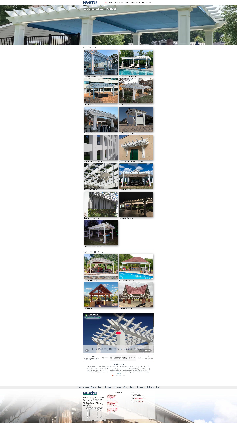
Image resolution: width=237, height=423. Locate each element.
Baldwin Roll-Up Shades (91, 218)
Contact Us (109, 414)
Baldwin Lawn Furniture (112, 410)
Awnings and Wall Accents (112, 402)
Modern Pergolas (89, 104)
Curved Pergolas (124, 104)
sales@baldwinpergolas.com (139, 398)
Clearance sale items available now (95, 246)
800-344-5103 (149, 2)
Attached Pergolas (111, 396)
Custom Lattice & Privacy (112, 400)
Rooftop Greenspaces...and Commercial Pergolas (112, 407)
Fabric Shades (117, 2)
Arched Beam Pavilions (126, 280)
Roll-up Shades (110, 404)
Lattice (122, 2)
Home (106, 2)
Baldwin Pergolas (137, 400)
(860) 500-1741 (141, 401)
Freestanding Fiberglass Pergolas (129, 76)
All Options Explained (90, 190)
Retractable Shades (125, 190)
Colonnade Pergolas (90, 133)
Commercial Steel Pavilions (112, 409)
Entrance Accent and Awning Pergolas (131, 161)
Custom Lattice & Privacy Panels (94, 161)
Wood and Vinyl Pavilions (112, 405)
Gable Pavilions (89, 308)
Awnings (127, 2)
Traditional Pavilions (90, 280)
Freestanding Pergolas (111, 395)
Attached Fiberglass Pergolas (93, 76)
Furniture (138, 2)
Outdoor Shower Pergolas (127, 133)
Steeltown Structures (125, 308)
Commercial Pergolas (126, 218)
